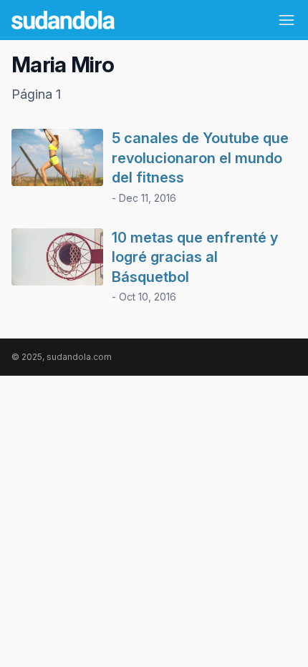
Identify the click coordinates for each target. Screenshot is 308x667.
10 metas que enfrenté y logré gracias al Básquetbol (195, 257)
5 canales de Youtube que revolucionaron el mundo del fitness (200, 158)
